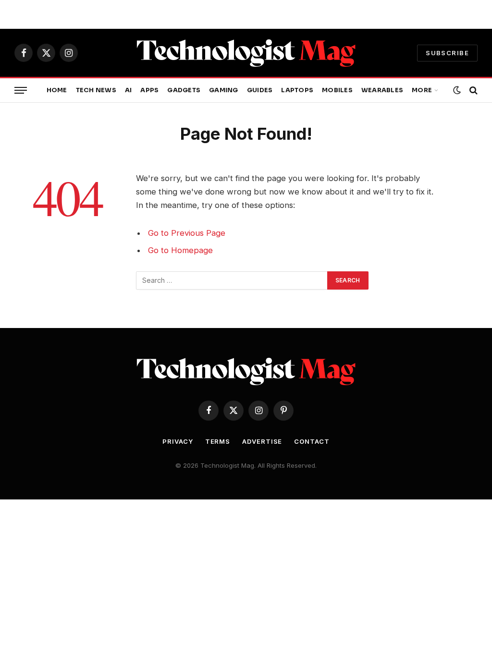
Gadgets (183, 90)
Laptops (297, 90)
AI (128, 90)
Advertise (262, 441)
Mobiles (337, 90)
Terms (218, 441)
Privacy (177, 441)
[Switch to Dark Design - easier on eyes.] (457, 90)
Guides (260, 90)
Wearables (382, 90)
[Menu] (20, 90)
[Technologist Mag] (246, 53)
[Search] (472, 90)
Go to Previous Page (186, 233)
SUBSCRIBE (447, 53)
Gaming (223, 90)
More (422, 90)
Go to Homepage (180, 250)
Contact (311, 441)
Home (57, 90)
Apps (149, 90)
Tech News (96, 90)
